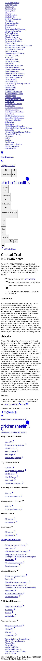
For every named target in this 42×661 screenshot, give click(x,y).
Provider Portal (10, 88)
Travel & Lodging (11, 59)
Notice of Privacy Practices (15, 641)
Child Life (9, 57)
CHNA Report (10, 653)
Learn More (9, 102)
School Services (11, 51)
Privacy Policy (10, 645)
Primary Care (10, 11)
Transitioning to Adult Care (15, 53)
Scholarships (9, 130)
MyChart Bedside (11, 33)
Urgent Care (9, 7)
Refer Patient (10, 86)
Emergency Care (11, 5)
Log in (7, 27)
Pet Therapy (9, 142)
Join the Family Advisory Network (17, 84)
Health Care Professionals (14, 116)
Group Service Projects (13, 144)
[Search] (15, 241)
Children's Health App (13, 31)
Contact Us (9, 610)
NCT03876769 (29, 279)
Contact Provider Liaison (14, 94)
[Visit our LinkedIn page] (13, 413)
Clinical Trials (10, 106)
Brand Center (10, 522)
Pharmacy (8, 13)
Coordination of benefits (14, 563)
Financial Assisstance (12, 67)
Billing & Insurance (12, 61)
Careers (8, 493)
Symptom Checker (12, 23)
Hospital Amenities (12, 37)
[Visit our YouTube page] (10, 413)
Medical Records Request (14, 75)
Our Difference (10, 451)
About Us (8, 442)
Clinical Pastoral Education (15, 126)
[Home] (21, 181)
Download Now (11, 25)
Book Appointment (12, 3)
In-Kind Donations (12, 146)
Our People (9, 455)
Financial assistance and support (16, 551)
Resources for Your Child (14, 49)
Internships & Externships (14, 118)
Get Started (9, 136)
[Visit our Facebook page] (2, 413)
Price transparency (11, 566)
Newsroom (9, 519)
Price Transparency (12, 71)
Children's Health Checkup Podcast (17, 132)
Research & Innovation (13, 104)
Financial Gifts (10, 148)
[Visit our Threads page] (15, 413)
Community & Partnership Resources (18, 45)
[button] (21, 462)
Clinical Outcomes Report (14, 100)
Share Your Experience (13, 77)
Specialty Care (10, 9)
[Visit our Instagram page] (7, 413)
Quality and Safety (12, 647)
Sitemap (8, 613)
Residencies (9, 124)
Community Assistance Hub (15, 47)
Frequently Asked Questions (15, 29)
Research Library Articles (14, 108)
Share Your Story (11, 81)
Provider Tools (10, 96)
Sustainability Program (13, 458)
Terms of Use (10, 643)
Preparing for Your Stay (13, 39)
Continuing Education (13, 120)
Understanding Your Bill (14, 65)
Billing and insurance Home (15, 545)
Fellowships (9, 122)
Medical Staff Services (13, 98)
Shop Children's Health (13, 606)
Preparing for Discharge (13, 41)
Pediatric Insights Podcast (14, 112)
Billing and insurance (10, 539)
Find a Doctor (10, 17)
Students (8, 140)
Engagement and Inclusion (14, 445)
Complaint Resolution (13, 649)
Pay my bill (9, 548)
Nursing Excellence (12, 110)
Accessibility (9, 616)
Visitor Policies (10, 43)
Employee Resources (12, 496)
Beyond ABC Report (12, 134)
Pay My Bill (9, 63)
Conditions (9, 21)
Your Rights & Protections (14, 69)
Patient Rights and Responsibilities (17, 639)
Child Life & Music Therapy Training (18, 128)
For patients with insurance (14, 73)
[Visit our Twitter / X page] (5, 413)
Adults (7, 138)
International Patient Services (15, 651)
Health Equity (10, 448)
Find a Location (11, 15)
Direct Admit (10, 90)
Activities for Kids (11, 55)
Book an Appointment (13, 19)
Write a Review (10, 79)
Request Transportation (13, 92)
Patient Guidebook (12, 35)
